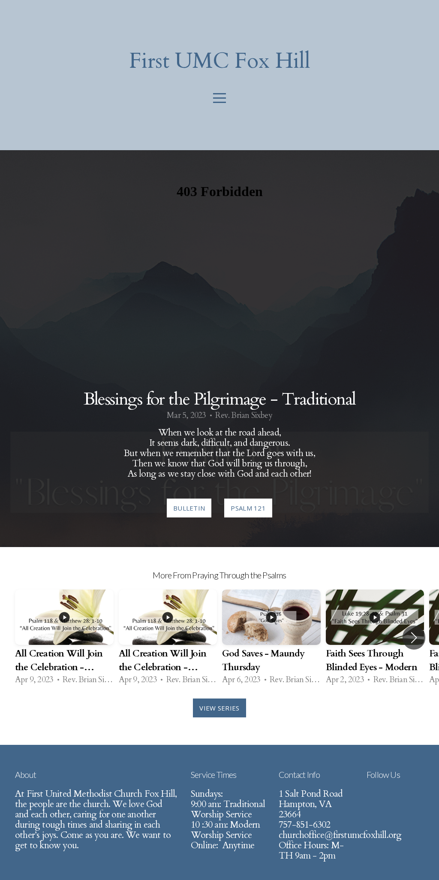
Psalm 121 (248, 508)
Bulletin (189, 508)
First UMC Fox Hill (219, 61)
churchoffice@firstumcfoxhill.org (340, 835)
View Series (219, 708)
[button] (414, 637)
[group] (64, 638)
